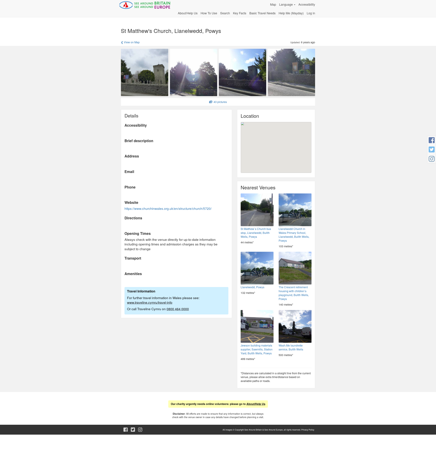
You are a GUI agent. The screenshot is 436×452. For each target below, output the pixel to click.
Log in (311, 13)
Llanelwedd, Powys (252, 287)
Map (273, 4)
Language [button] (286, 4)
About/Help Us (188, 13)
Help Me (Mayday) (291, 13)
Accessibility (306, 4)
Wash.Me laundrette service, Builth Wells (291, 347)
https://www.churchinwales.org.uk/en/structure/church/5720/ (168, 208)
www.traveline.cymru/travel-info (149, 302)
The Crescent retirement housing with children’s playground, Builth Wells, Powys (294, 293)
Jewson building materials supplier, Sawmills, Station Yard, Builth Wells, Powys (256, 349)
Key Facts (239, 13)
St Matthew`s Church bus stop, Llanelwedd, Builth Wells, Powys (256, 233)
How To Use (209, 13)
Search (225, 13)
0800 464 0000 (178, 308)
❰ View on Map (130, 42)
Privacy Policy (307, 429)
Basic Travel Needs (262, 13)
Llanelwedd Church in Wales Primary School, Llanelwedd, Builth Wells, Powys (294, 235)
